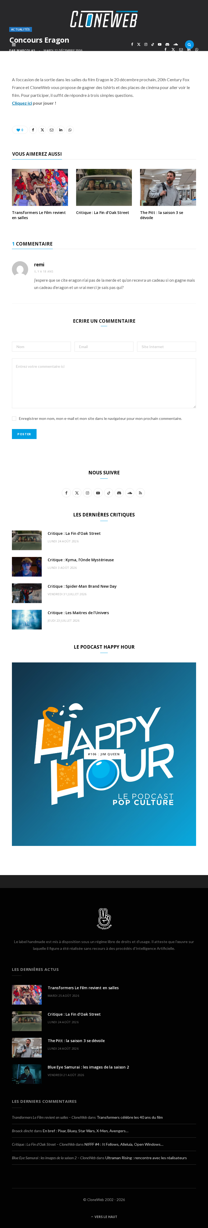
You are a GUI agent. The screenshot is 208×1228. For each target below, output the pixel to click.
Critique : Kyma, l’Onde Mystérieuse (81, 559)
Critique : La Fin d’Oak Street (102, 212)
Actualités (20, 29)
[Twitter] (173, 49)
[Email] (181, 49)
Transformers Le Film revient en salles (39, 215)
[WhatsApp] (196, 49)
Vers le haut (105, 1217)
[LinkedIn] (189, 49)
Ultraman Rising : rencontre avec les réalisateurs (146, 1157)
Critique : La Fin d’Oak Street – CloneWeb (43, 1144)
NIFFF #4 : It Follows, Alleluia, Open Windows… (123, 1144)
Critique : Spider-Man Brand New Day (82, 586)
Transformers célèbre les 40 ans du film (130, 1117)
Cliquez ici (22, 103)
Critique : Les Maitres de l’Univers (78, 612)
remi (39, 264)
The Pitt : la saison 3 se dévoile (161, 215)
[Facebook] (165, 49)
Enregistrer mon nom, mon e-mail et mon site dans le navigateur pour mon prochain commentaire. (100, 418)
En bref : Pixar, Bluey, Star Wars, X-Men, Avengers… (85, 1130)
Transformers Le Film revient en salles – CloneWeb (49, 1117)
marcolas (26, 50)
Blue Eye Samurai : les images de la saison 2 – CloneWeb (54, 1157)
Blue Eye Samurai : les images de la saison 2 (88, 1067)
